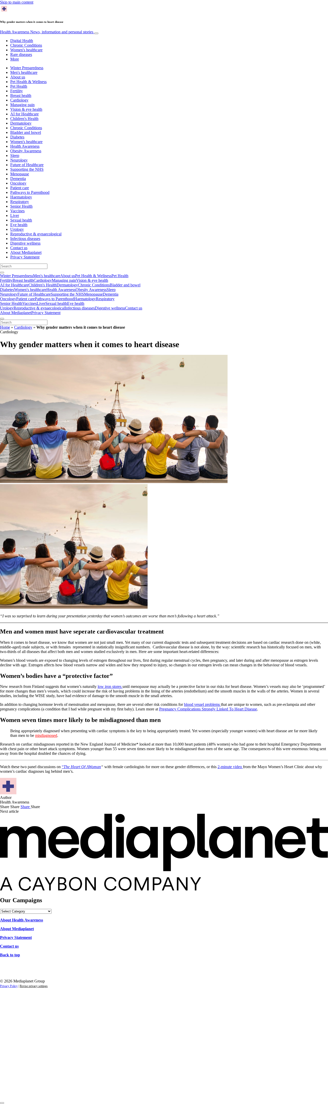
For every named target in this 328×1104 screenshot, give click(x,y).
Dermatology (21, 123)
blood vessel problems (202, 704)
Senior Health (21, 206)
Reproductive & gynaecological (35, 234)
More (14, 59)
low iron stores (110, 686)
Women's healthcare (26, 50)
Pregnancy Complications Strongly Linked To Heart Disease (208, 709)
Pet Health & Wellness (28, 81)
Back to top (10, 955)
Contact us (18, 248)
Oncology (18, 183)
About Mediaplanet (26, 252)
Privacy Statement (24, 257)
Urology (17, 229)
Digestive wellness (25, 243)
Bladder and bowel (25, 132)
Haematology (21, 197)
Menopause (19, 174)
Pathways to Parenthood (29, 192)
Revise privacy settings (34, 986)
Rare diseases (21, 54)
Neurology (19, 160)
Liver (14, 215)
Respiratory (19, 201)
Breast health (20, 95)
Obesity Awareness (25, 151)
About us (17, 77)
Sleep (14, 155)
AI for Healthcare (24, 114)
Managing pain (22, 105)
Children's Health (24, 118)
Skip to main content (16, 2)
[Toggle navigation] (96, 33)
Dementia (18, 178)
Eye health (18, 225)
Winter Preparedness (26, 68)
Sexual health (21, 220)
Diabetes (17, 137)
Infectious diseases (25, 238)
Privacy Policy (9, 986)
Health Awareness (46, 32)
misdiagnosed (46, 735)
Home (5, 327)
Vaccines (17, 211)
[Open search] (2, 272)
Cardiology (19, 100)
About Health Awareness (21, 920)
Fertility (16, 91)
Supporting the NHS (27, 169)
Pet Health (18, 86)
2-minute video (230, 767)
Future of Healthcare (27, 165)
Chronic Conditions (26, 45)
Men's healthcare (23, 72)
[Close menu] (2, 318)
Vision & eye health (26, 109)
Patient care (19, 188)
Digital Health (21, 40)
